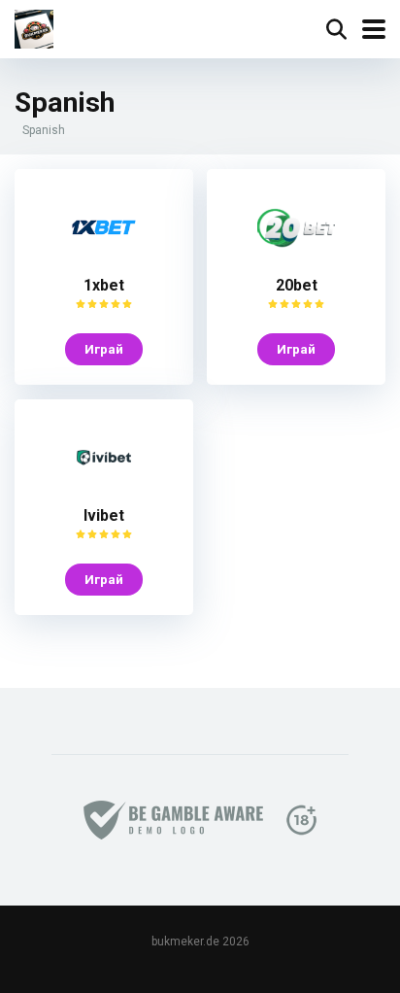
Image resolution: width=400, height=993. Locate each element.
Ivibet (103, 515)
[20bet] (296, 261)
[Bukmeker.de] (34, 27)
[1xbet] (104, 261)
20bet (296, 285)
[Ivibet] (104, 491)
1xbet (103, 285)
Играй (103, 349)
